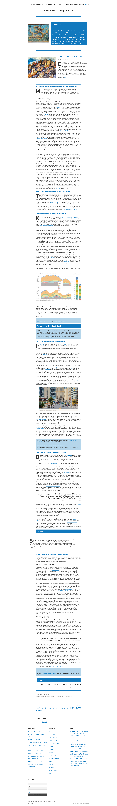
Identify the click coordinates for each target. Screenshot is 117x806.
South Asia (62, 696)
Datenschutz (86, 803)
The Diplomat (45, 354)
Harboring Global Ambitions (66, 669)
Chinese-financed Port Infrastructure (49, 673)
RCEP (71, 754)
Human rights (74, 744)
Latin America (52, 755)
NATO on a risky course (34, 731)
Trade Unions (73, 765)
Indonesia (83, 744)
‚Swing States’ (46, 114)
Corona (84, 735)
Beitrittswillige (59, 107)
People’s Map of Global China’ (47, 337)
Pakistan (81, 751)
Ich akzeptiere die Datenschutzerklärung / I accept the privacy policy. (36, 791)
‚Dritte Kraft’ (58, 188)
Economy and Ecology (54, 743)
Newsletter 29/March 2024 (35, 761)
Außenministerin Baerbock (42, 138)
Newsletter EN (52, 696)
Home (67, 4)
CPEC (87, 735)
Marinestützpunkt (69, 589)
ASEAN (74, 731)
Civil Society (52, 734)
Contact (74, 803)
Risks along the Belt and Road (61, 444)
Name (29, 781)
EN (86, 4)
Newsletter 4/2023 (63, 130)
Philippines (85, 751)
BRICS (38, 698)
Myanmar (77, 751)
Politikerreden (42, 344)
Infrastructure (48, 698)
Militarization (72, 751)
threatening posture (53, 202)
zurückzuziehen (68, 455)
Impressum (79, 803)
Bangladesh (86, 731)
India (79, 744)
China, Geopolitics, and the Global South (44, 4)
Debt (71, 738)
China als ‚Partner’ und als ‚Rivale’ (53, 486)
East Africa (80, 740)
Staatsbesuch (54, 463)
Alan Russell (73, 134)
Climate (82, 735)
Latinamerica (86, 746)
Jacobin (73, 687)
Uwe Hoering (40, 694)
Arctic (71, 731)
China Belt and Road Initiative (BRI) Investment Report (59, 218)
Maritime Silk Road (44, 696)
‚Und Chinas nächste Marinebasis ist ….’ (58, 666)
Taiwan (80, 763)
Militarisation (54, 698)
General (51, 752)
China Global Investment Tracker (46, 225)
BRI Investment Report (64, 344)
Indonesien (66, 261)
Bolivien (52, 257)
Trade (85, 763)
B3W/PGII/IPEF (80, 731)
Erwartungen (67, 472)
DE (88, 4)
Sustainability (76, 763)
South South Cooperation (71, 698)
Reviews (58, 696)
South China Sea (61, 698)
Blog (71, 4)
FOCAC (78, 742)
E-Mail (29, 786)
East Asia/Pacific (53, 740)
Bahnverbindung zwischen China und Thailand (60, 367)
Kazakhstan (81, 746)
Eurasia (51, 746)
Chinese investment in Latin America (37, 742)
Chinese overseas (75, 735)
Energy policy (73, 742)
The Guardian (72, 501)
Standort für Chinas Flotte (63, 590)
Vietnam (78, 765)
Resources (76, 754)
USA (50, 773)
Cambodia (42, 698)
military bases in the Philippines (70, 209)
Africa (50, 731)
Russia (82, 754)
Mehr (65, 77)
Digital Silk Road (53, 737)
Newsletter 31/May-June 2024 (35, 750)
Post (72, 368)
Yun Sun (51, 468)
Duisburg (79, 504)
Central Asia (81, 733)
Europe (38, 696)
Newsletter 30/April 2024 (34, 753)
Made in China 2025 (74, 749)
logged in (44, 722)
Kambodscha (47, 369)
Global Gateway (83, 742)
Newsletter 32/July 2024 (34, 739)
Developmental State (78, 738)
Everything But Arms (40, 428)
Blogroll (76, 4)
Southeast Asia (69, 696)
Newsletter (81, 4)
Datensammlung (55, 570)
